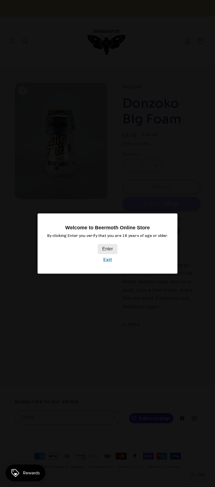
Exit (107, 259)
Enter (107, 248)
